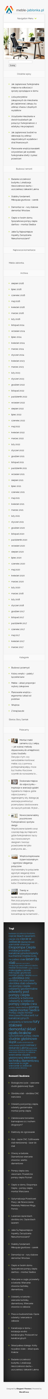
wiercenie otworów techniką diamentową (23, 1049)
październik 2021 (19, 468)
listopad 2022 (17, 390)
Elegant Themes (24, 1389)
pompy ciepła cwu (23, 1004)
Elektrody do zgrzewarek (23, 1132)
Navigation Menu (25, 19)
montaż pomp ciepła (20, 975)
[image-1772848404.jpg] (24, 58)
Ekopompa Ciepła (22, 947)
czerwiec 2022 (18, 420)
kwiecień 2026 (18, 307)
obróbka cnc (21, 978)
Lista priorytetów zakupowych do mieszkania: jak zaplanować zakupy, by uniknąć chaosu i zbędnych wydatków (24, 104)
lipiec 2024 (16, 337)
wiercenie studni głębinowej (19, 1056)
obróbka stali (17, 983)
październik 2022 (19, 396)
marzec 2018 (17, 593)
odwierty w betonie (21, 998)
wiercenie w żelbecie (20, 1065)
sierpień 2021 (17, 480)
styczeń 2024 (17, 355)
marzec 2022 (17, 438)
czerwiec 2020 (18, 563)
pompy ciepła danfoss (18, 1007)
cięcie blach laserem (22, 936)
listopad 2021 (17, 462)
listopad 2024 (17, 325)
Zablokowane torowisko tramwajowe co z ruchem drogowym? (23, 1121)
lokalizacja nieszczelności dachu (23, 965)
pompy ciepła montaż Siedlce (24, 1008)
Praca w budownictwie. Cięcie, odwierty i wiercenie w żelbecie (25, 1317)
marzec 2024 (17, 349)
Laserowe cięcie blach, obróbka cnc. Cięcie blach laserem (23, 1219)
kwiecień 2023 (18, 361)
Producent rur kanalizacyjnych (24, 1017)
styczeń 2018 (17, 605)
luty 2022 (15, 444)
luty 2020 (15, 587)
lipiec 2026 (16, 289)
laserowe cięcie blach (23, 963)
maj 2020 (15, 569)
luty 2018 (15, 599)
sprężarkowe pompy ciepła (24, 1035)
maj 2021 (15, 498)
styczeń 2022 (17, 450)
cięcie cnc (14, 939)
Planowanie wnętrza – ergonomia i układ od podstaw (21, 695)
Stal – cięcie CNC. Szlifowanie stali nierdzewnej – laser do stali (25, 1142)
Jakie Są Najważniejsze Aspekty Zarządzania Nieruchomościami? (22, 235)
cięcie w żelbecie (20, 940)
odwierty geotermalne (23, 988)
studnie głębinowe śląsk (23, 1040)
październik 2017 (19, 623)
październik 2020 (19, 540)
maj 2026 (15, 301)
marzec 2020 (17, 581)
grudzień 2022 (18, 385)
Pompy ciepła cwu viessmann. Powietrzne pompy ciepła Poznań (22, 1174)
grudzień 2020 (18, 528)
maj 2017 (15, 635)
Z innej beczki (17, 711)
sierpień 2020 (17, 552)
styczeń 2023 (17, 379)
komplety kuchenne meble (23, 955)
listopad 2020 (17, 534)
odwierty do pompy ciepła (23, 985)
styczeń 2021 (17, 522)
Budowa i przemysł (20, 667)
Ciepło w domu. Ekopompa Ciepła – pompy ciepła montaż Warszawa (24, 1188)
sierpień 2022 (17, 408)
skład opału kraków (22, 1031)
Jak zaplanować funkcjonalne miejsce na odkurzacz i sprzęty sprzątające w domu (25, 87)
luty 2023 (15, 373)
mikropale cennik (20, 970)
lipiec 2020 (16, 557)
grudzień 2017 (17, 611)
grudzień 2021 (17, 456)
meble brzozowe (18, 967)
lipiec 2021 (16, 486)
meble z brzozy (33, 968)
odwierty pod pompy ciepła (19, 993)
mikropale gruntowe (20, 972)
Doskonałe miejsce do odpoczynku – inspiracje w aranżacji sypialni (24, 784)
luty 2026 (15, 319)
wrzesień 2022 (18, 402)
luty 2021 (15, 516)
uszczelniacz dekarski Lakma (22, 1046)
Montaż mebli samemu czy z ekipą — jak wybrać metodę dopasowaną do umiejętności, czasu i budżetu (25, 747)
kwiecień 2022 (18, 432)
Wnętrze (15, 705)
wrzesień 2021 (18, 474)
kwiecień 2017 (17, 641)
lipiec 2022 (16, 414)
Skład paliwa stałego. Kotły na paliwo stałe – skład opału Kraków (25, 1348)
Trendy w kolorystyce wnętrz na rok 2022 (24, 893)
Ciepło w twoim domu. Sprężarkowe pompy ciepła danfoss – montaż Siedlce (24, 221)
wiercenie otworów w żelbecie (22, 1052)
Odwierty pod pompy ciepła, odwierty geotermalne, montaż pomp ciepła (24, 1107)
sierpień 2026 (17, 283)
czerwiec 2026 (18, 295)
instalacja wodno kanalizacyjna (19, 952)
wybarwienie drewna (18, 1068)
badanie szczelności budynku (22, 933)
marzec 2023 (17, 367)
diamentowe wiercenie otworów (22, 943)
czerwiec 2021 (18, 492)
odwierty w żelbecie (21, 1001)
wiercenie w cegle (19, 1063)
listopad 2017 (17, 617)
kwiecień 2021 (17, 504)
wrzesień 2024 (18, 331)
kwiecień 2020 (18, 575)
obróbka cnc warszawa (21, 980)
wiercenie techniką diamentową (24, 1059)
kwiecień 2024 (18, 343)
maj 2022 (15, 426)
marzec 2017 (17, 647)
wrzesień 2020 (18, 546)
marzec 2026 (17, 313)
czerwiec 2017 (18, 629)
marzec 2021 (17, 510)
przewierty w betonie (20, 1022)
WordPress (24, 1392)
